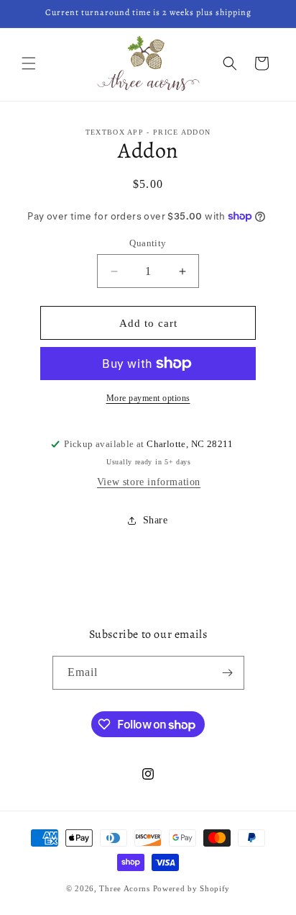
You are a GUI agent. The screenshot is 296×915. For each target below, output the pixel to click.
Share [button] (155, 520)
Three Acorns (124, 888)
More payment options (148, 398)
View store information (148, 482)
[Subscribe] (228, 673)
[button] (29, 63)
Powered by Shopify (192, 888)
